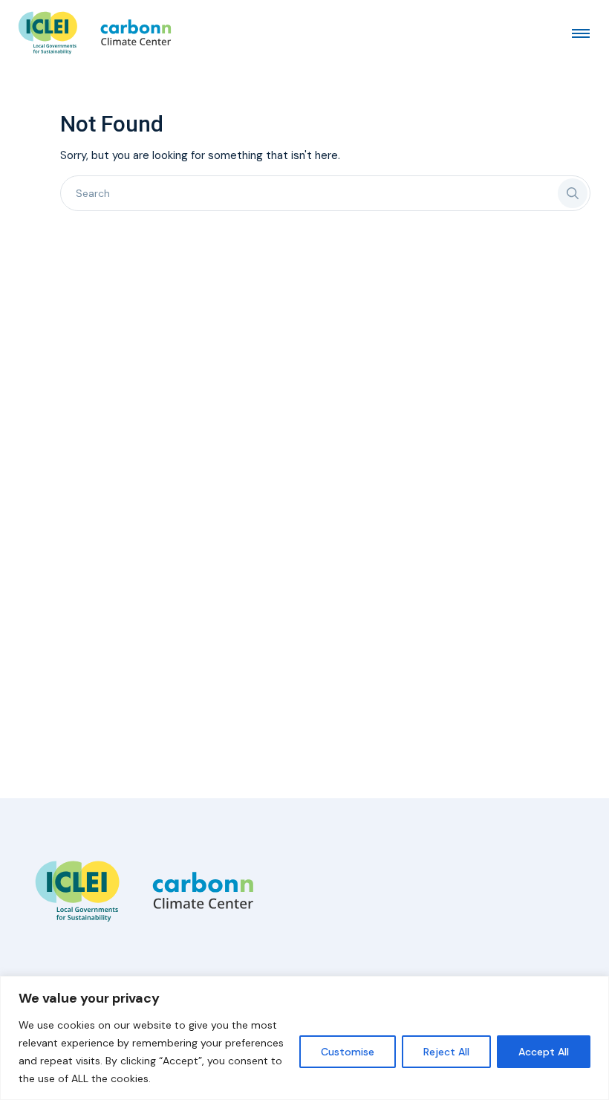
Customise (347, 1051)
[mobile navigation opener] (581, 33)
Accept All (543, 1051)
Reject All (446, 1051)
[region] (304, 1038)
